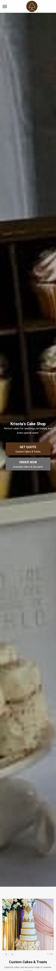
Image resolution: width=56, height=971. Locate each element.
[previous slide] (6, 954)
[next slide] (12, 954)
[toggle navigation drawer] (5, 6)
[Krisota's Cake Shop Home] (31, 6)
